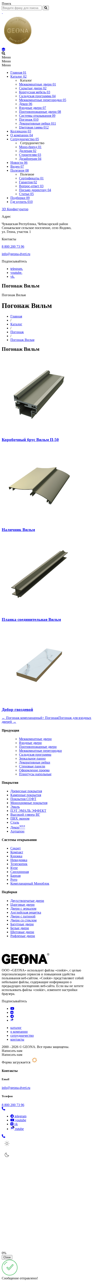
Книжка (16, 856)
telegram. (16, 269)
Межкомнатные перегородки (40, 750)
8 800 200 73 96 (13, 246)
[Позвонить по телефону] (3, 1109)
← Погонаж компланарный (22, 718)
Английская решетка (25, 912)
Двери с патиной (22, 916)
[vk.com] (11, 1012)
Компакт (16, 852)
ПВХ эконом (19, 818)
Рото (13, 879)
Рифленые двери (22, 936)
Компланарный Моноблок (29, 883)
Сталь (14, 822)
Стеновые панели (32, 766)
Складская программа (35, 754)
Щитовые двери (22, 932)
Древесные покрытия (26, 791)
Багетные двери (22, 924)
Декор (17, 827)
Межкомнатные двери (35, 739)
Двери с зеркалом (23, 908)
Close (7, 1257)
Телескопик (18, 864)
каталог (16, 1028)
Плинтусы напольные (35, 774)
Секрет (15, 848)
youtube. (16, 272)
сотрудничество (22, 1035)
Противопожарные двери (38, 747)
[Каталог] (3, 49)
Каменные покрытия (25, 795)
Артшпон (17, 831)
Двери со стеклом (23, 920)
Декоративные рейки (34, 762)
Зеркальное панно (32, 758)
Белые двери (19, 928)
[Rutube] (11, 1020)
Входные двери (30, 743)
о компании (19, 1031)
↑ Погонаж (50, 718)
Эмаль (15, 807)
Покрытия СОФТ (23, 799)
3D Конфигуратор (15, 209)
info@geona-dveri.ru (16, 254)
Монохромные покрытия (28, 803)
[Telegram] (12, 1016)
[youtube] (12, 1008)
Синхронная (19, 872)
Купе (14, 868)
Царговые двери (22, 904)
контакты (17, 1039)
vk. (12, 276)
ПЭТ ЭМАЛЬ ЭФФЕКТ (28, 810)
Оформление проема (34, 770)
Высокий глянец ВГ (25, 814)
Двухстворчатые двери (27, 901)
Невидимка (18, 860)
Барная (15, 876)
